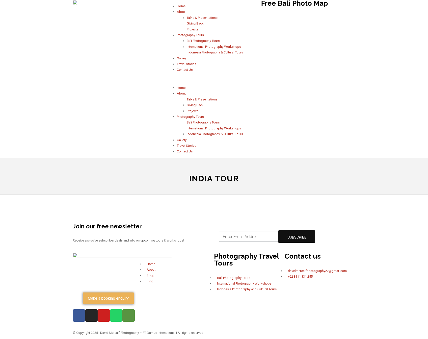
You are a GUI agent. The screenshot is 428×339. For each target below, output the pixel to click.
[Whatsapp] (116, 315)
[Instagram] (91, 315)
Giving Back (195, 23)
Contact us (303, 256)
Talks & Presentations (202, 18)
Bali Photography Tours (203, 41)
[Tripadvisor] (128, 315)
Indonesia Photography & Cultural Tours (215, 52)
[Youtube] (104, 315)
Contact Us (185, 70)
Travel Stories (186, 64)
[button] (214, 79)
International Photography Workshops (214, 46)
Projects (192, 29)
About (181, 12)
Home (181, 6)
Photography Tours (190, 35)
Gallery (182, 58)
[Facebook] (79, 315)
